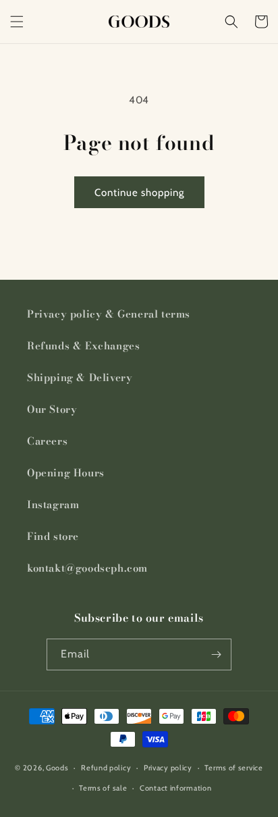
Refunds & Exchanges (83, 345)
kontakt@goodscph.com (87, 568)
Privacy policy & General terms (108, 314)
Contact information (175, 788)
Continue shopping (139, 193)
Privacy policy (168, 767)
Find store (53, 536)
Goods (57, 767)
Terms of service (233, 767)
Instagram (53, 504)
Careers (47, 441)
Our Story (52, 409)
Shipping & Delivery (79, 377)
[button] (17, 21)
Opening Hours (66, 472)
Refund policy (106, 767)
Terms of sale (103, 788)
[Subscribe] (216, 654)
